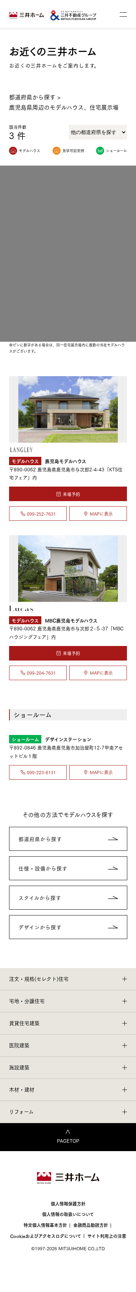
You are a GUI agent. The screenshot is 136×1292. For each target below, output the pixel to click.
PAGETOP (68, 1140)
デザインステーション (52, 738)
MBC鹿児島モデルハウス (55, 620)
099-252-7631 (41, 513)
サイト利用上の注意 (106, 1236)
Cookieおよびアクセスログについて (45, 1236)
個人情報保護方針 (68, 1203)
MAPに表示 (101, 513)
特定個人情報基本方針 (45, 1225)
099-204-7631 (41, 672)
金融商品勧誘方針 (90, 1225)
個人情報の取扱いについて (68, 1214)
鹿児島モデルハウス (49, 460)
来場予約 (71, 494)
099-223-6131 (41, 772)
